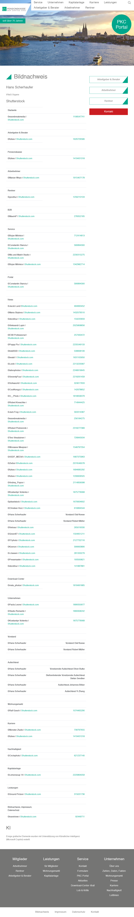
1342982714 (79, 264)
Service (38, 2)
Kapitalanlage (76, 2)
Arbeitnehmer (72, 8)
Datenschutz (78, 912)
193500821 (79, 560)
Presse (114, 881)
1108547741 (79, 117)
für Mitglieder (51, 866)
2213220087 (79, 364)
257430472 (79, 335)
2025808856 (79, 326)
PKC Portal (83, 876)
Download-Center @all (83, 885)
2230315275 (79, 255)
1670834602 (79, 502)
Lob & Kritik (83, 890)
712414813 (79, 236)
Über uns (114, 866)
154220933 (79, 319)
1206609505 (79, 476)
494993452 (79, 306)
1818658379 (79, 396)
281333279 (79, 553)
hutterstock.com (16, 248)
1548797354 (79, 447)
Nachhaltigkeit (114, 890)
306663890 (79, 547)
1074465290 (79, 711)
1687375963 (79, 457)
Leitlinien (114, 895)
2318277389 (79, 428)
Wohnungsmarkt (51, 871)
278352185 (79, 216)
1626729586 (79, 139)
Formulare (82, 871)
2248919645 (79, 370)
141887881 (79, 566)
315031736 (79, 794)
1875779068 (79, 621)
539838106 (79, 351)
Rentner (90, 8)
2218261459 (79, 377)
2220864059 (79, 775)
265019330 (79, 528)
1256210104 (79, 197)
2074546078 (79, 463)
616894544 (79, 508)
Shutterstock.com (16, 120)
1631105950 (79, 358)
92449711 (80, 817)
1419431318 (79, 159)
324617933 (79, 383)
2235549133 (79, 345)
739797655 (79, 730)
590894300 (79, 245)
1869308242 (79, 611)
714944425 (79, 403)
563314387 (79, 412)
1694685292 (79, 470)
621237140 (79, 756)
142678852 (79, 390)
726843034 (79, 438)
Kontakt (108, 111)
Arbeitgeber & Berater (46, 8)
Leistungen (110, 2)
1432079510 (79, 313)
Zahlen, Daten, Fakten (114, 871)
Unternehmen (55, 2)
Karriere (94, 2)
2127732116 (79, 540)
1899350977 (79, 605)
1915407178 (79, 178)
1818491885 (79, 585)
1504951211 (79, 534)
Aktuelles (83, 881)
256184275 (79, 419)
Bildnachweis (42, 912)
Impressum (60, 912)
